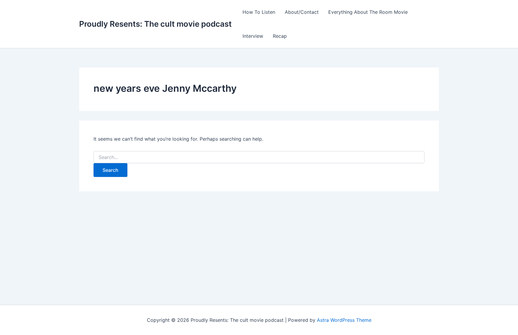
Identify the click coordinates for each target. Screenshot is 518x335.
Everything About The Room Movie (368, 12)
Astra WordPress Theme (344, 320)
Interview (253, 36)
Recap (280, 36)
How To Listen (259, 12)
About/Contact (302, 12)
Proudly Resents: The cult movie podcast (155, 23)
